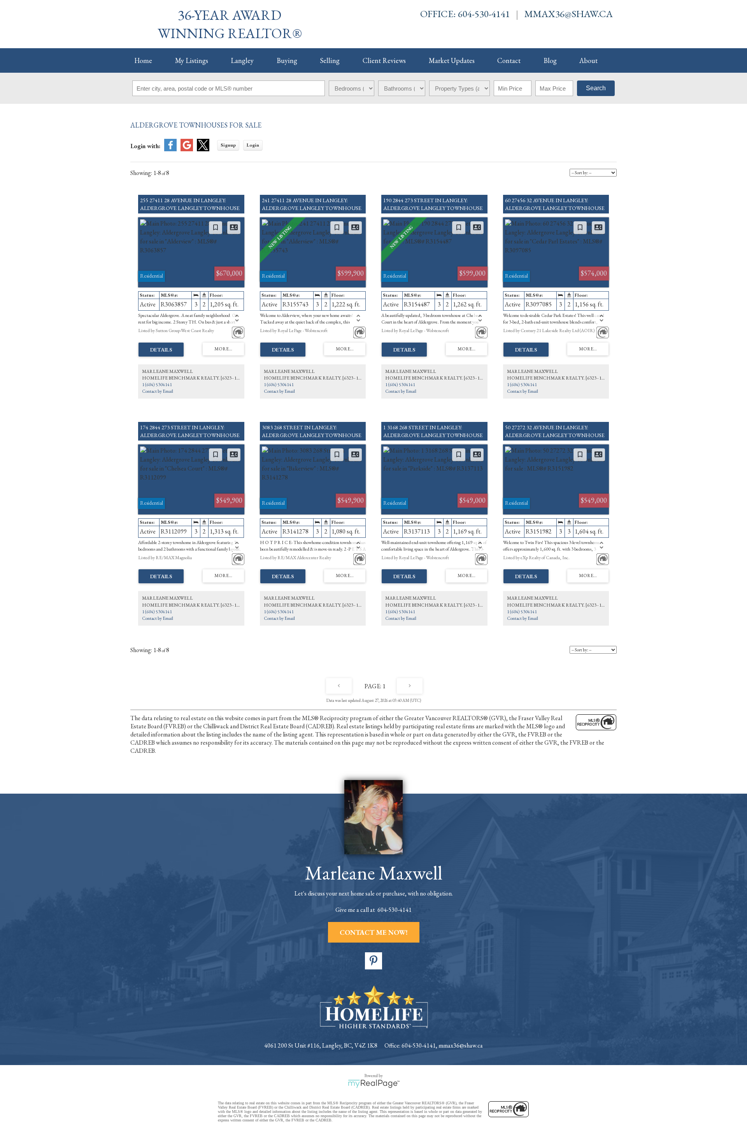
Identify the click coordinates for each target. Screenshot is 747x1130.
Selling (330, 60)
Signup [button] (228, 145)
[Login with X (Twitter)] (203, 149)
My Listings (191, 60)
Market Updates (452, 60)
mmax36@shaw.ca (568, 13)
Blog (550, 60)
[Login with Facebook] (170, 149)
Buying (287, 60)
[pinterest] (373, 960)
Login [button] (253, 145)
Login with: (145, 146)
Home (143, 60)
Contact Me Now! (374, 932)
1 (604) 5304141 (157, 384)
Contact (509, 60)
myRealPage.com (373, 1083)
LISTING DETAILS (161, 350)
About (588, 60)
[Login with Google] (187, 149)
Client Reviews (384, 60)
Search (596, 88)
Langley (242, 60)
